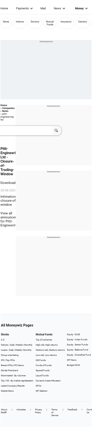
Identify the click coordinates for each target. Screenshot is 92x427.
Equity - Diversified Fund (79, 354)
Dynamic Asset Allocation (48, 380)
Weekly (19, 344)
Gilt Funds (41, 360)
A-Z (2, 339)
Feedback (72, 409)
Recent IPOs (7, 365)
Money (79, 8)
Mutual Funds (50, 23)
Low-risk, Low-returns (46, 355)
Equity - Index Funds (77, 339)
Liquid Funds (42, 375)
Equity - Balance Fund (77, 349)
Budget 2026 (73, 365)
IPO (2, 360)
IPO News (19, 365)
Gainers (82, 21)
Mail (43, 8)
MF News (71, 360)
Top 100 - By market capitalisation (17, 380)
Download (8, 183)
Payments (22, 8)
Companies (8, 108)
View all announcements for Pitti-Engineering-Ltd (12, 219)
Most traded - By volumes (13, 375)
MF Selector (41, 390)
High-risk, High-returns (47, 344)
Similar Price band (9, 370)
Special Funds (43, 370)
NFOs (38, 385)
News (57, 8)
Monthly (28, 344)
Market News (7, 390)
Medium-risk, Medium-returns (50, 349)
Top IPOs (10, 360)
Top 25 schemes (44, 339)
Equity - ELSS (73, 334)
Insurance (66, 21)
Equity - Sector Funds (77, 344)
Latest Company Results (13, 385)
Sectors (35, 21)
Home (4, 8)
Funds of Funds (44, 365)
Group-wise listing (10, 355)
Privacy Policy (38, 411)
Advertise (21, 409)
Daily (12, 344)
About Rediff (4, 411)
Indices (20, 21)
